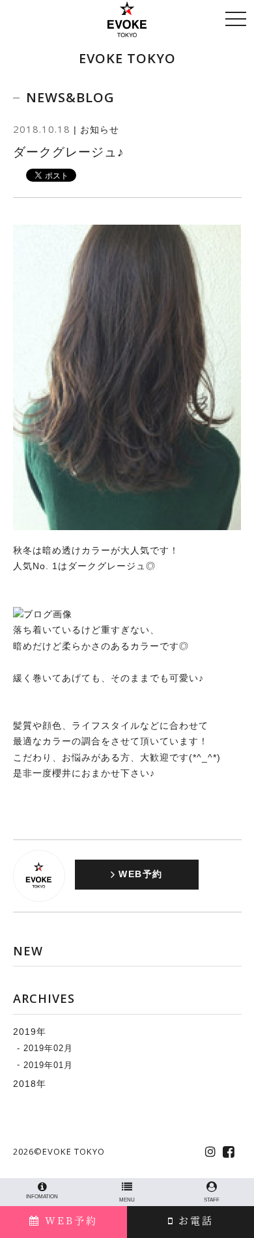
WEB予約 (69, 1220)
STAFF (211, 1200)
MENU (127, 1200)
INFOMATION (42, 1197)
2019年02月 (48, 1048)
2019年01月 (48, 1064)
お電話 (194, 1220)
